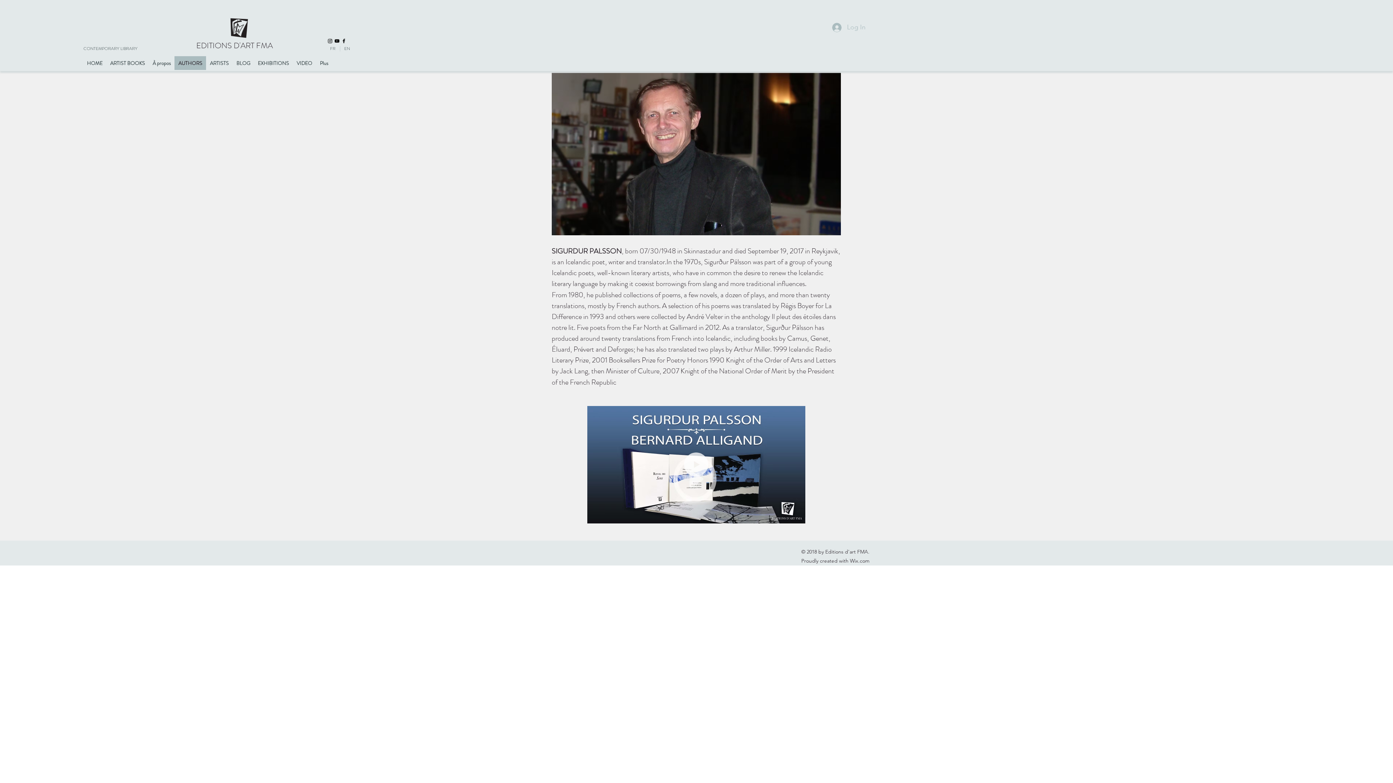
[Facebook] (344, 41)
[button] (796, 515)
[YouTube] (337, 41)
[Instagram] (330, 41)
